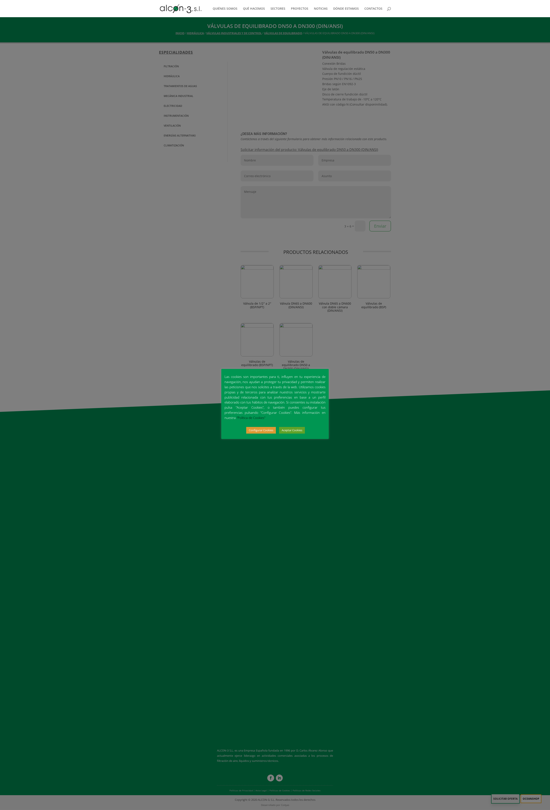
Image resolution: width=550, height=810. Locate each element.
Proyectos (299, 9)
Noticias (321, 9)
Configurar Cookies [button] (261, 430)
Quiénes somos (225, 9)
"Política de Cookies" (251, 418)
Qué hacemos (254, 9)
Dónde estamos (346, 9)
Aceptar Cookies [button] (292, 430)
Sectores (277, 9)
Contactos (373, 9)
